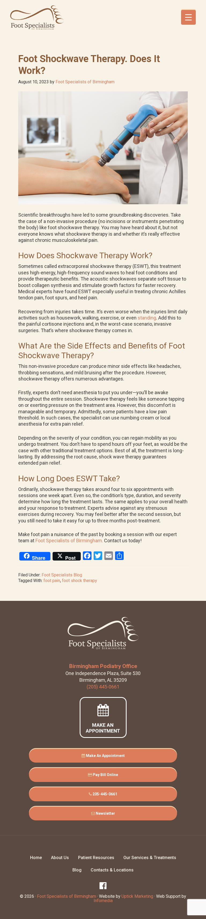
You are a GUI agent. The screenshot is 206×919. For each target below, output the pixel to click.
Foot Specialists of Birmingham (37, 17)
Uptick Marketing (137, 896)
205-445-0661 (104, 794)
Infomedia (103, 900)
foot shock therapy (79, 580)
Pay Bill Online (105, 775)
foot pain (51, 580)
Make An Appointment (105, 755)
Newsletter (105, 813)
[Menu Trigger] (188, 17)
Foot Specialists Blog (62, 574)
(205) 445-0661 (103, 687)
